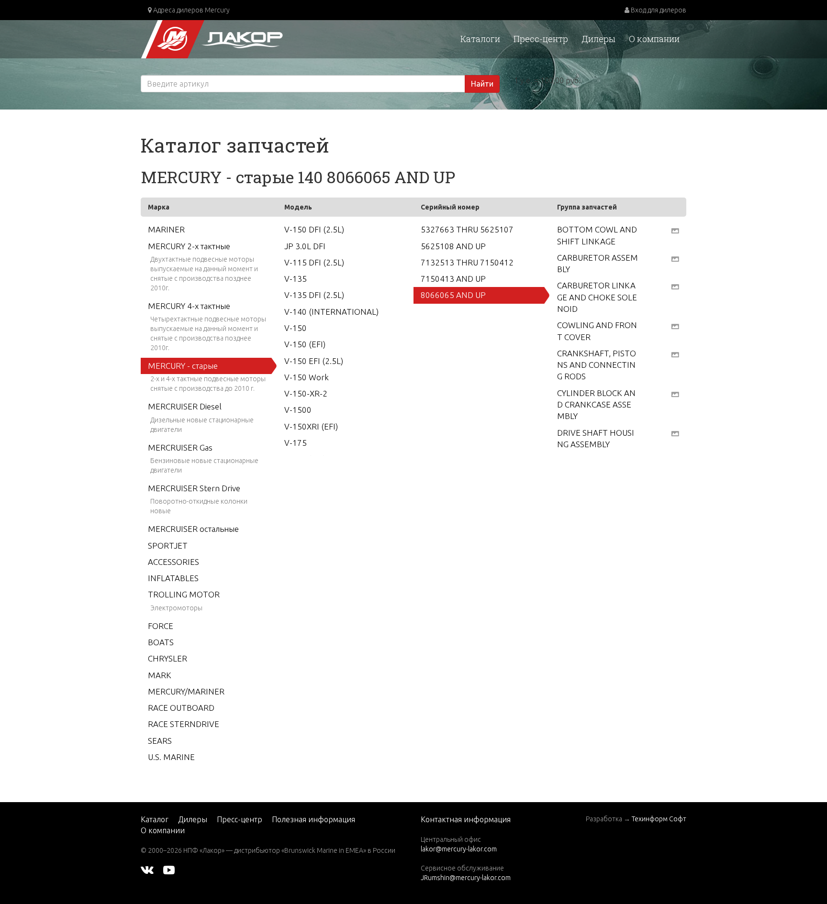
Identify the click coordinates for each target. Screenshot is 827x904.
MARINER (166, 229)
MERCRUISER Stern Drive (194, 488)
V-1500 (298, 409)
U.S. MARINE (171, 756)
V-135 (295, 278)
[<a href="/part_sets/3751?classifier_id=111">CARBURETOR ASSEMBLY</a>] (675, 258)
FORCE (160, 625)
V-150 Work (306, 377)
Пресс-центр (541, 38)
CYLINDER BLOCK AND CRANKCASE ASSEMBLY (596, 404)
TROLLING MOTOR (184, 594)
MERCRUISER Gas (180, 447)
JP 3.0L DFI (304, 246)
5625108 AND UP (453, 246)
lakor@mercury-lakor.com (459, 849)
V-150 (295, 327)
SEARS (160, 740)
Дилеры (598, 38)
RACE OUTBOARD (181, 707)
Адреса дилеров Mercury (191, 10)
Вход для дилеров (657, 10)
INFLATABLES (173, 578)
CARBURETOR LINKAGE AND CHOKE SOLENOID (597, 297)
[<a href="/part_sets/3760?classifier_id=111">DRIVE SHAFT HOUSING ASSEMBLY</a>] (675, 433)
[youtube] (169, 869)
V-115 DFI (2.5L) (314, 262)
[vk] (147, 869)
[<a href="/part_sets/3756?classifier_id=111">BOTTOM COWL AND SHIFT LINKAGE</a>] (675, 230)
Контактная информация (466, 819)
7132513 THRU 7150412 (467, 262)
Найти (482, 83)
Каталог (154, 819)
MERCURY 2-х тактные (189, 246)
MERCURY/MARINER (186, 691)
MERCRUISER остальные (193, 528)
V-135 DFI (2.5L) (314, 294)
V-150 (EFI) (304, 344)
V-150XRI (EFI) (311, 426)
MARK (159, 675)
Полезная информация (313, 819)
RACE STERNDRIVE (183, 723)
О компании (654, 38)
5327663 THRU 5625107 (467, 229)
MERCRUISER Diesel (185, 406)
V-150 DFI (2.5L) (314, 229)
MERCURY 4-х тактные (189, 305)
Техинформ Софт (659, 819)
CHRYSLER (167, 658)
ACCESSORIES (173, 561)
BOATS (161, 642)
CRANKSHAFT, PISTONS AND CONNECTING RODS (596, 365)
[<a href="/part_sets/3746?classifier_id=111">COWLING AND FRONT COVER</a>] (675, 325)
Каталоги (480, 38)
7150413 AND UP (453, 278)
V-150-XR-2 (305, 393)
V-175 (295, 442)
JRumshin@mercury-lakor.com (466, 878)
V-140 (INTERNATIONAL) (331, 311)
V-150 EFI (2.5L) (313, 360)
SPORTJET (168, 545)
